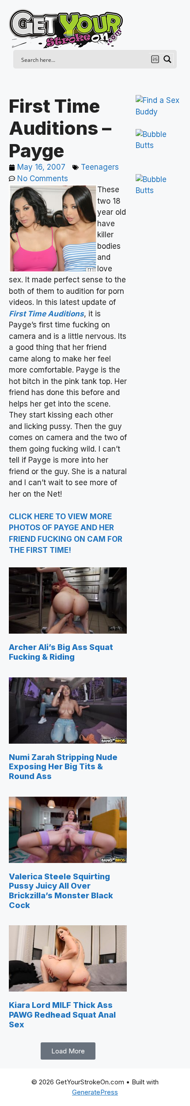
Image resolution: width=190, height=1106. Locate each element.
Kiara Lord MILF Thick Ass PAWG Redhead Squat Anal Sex (62, 1014)
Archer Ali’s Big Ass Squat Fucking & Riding (61, 651)
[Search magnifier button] (167, 59)
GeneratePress (95, 1092)
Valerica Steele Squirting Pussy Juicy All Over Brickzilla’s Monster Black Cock (61, 891)
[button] (68, 1051)
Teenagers (100, 167)
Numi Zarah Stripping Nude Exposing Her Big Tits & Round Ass (63, 767)
